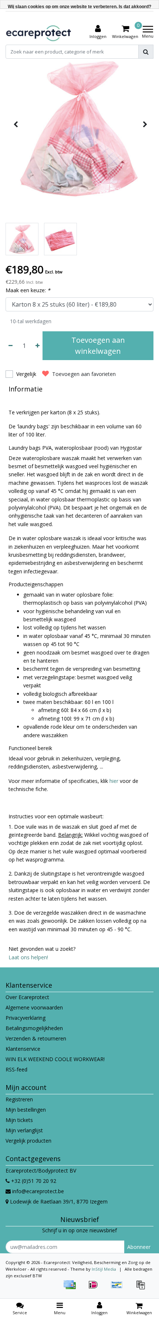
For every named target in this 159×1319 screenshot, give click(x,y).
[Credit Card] (72, 1288)
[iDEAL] (96, 1288)
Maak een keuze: (28, 290)
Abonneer (138, 1246)
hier (113, 780)
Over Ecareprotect (27, 997)
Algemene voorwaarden (34, 1007)
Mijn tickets (19, 1119)
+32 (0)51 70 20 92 (33, 1180)
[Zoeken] (146, 51)
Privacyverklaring (25, 1017)
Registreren (19, 1099)
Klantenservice (23, 1048)
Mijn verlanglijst (24, 1130)
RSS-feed (16, 1069)
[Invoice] (142, 1288)
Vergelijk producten (28, 1140)
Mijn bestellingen (26, 1109)
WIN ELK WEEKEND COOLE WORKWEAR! (55, 1059)
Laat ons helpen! (28, 957)
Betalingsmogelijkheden (34, 1028)
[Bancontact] (119, 1288)
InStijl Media (104, 1269)
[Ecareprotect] (39, 32)
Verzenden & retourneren (36, 1038)
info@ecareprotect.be (38, 1191)
